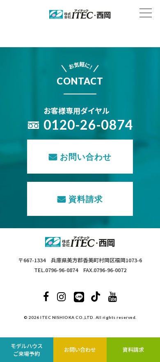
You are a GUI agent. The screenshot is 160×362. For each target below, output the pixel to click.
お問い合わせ (86, 156)
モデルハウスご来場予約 (27, 350)
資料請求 (86, 199)
